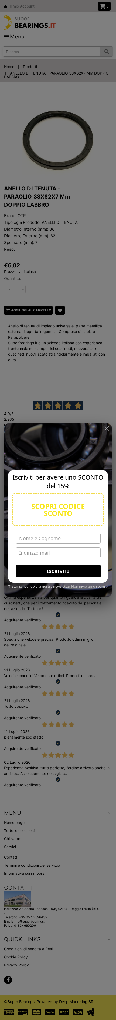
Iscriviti (58, 571)
